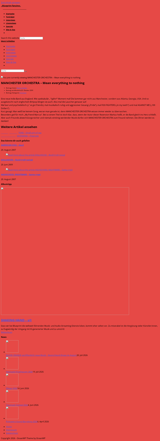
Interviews (11, 52)
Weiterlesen (6, 332)
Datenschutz (12, 433)
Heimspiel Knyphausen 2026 (19, 371)
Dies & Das (11, 62)
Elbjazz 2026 (11, 388)
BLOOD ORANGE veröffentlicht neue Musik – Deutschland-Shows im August (41, 355)
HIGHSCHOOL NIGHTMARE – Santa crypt (20, 174)
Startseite (10, 46)
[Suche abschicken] (26, 71)
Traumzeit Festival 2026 (17, 405)
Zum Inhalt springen (10, 2)
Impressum (11, 430)
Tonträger (10, 49)
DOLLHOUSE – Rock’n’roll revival (17, 159)
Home (9, 426)
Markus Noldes (22, 88)
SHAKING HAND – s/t (16, 320)
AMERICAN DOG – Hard (12, 145)
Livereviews (11, 56)
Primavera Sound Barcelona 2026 (21, 421)
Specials (10, 59)
